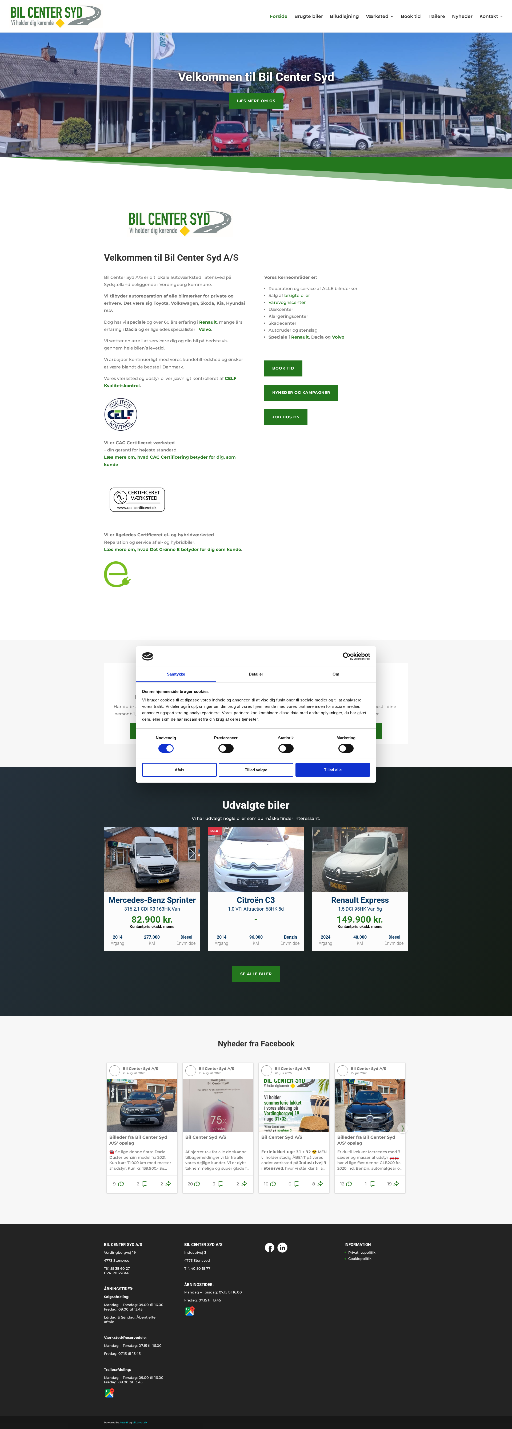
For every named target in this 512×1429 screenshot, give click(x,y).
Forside (278, 16)
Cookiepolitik (359, 1258)
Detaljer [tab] (256, 674)
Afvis (179, 770)
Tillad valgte (256, 770)
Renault (300, 337)
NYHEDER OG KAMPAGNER (301, 392)
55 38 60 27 (120, 1268)
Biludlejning (344, 16)
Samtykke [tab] (176, 674)
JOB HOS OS (285, 417)
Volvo (338, 337)
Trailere (436, 16)
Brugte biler (308, 16)
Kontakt (488, 16)
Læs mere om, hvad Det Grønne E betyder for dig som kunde (172, 549)
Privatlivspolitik (361, 1252)
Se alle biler (256, 973)
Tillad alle (333, 770)
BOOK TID (283, 368)
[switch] (226, 748)
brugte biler (297, 295)
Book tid (411, 16)
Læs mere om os (256, 100)
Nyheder (462, 16)
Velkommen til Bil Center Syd (256, 77)
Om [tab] (336, 674)
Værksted (377, 16)
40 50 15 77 (200, 1268)
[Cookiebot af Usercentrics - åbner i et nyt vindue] (346, 656)
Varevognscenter (287, 302)
